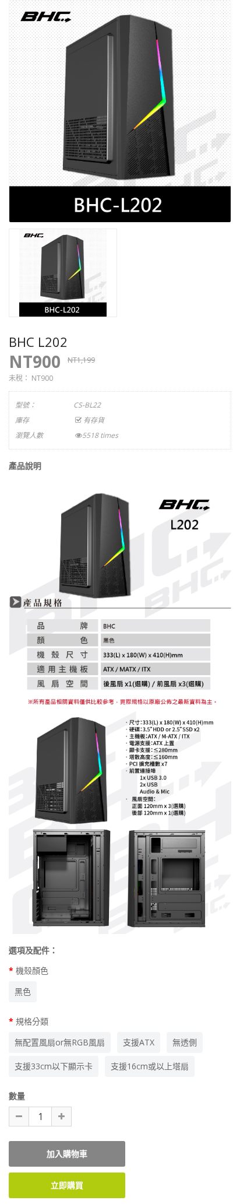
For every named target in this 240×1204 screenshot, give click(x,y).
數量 (17, 1095)
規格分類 (32, 1021)
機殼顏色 (32, 970)
